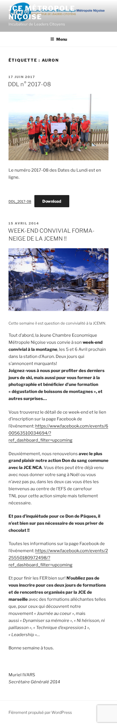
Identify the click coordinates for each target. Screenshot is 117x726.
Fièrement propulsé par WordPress (40, 712)
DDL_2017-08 (20, 201)
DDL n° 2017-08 (29, 84)
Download (51, 201)
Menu (61, 39)
